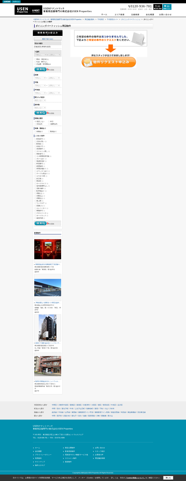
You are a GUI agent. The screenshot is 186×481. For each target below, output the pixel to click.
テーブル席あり (43, 173)
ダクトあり (41, 159)
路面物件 (68, 462)
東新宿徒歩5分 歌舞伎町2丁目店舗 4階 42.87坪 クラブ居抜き (55, 264)
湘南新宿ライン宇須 (86, 412)
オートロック (42, 216)
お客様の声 (99, 455)
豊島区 (72, 405)
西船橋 (103, 416)
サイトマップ (40, 462)
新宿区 (79, 405)
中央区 (113, 405)
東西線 (74, 412)
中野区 (54, 405)
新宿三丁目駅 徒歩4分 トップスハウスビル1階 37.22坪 (53, 343)
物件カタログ (40, 465)
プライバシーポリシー (43, 455)
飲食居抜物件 (70, 451)
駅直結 (39, 144)
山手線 (67, 412)
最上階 (39, 201)
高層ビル (40, 206)
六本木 (111, 409)
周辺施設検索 (100, 458)
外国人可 (40, 146)
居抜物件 (40, 149)
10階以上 (40, 196)
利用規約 (38, 458)
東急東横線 (132, 412)
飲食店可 (40, 139)
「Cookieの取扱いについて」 (135, 478)
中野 (54, 409)
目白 (59, 409)
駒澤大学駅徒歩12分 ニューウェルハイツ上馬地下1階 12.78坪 (55, 381)
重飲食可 (40, 154)
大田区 (93, 405)
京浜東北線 (141, 412)
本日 (51, 121)
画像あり (39, 131)
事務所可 (40, 211)
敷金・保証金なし (42, 59)
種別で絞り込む (47, 39)
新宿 (96, 409)
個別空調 (40, 218)
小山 (106, 409)
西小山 (110, 416)
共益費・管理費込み (43, 64)
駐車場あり (41, 191)
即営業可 (40, 164)
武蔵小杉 (66, 416)
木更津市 (86, 405)
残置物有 (40, 166)
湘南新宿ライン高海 (102, 412)
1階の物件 (41, 188)
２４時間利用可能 (43, 156)
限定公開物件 (70, 448)
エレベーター (42, 208)
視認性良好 (41, 161)
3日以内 (39, 124)
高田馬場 (91, 416)
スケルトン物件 (71, 458)
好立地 (39, 178)
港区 (99, 405)
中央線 (61, 412)
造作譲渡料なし (43, 186)
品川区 (120, 405)
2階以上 (40, 193)
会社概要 (38, 451)
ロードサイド (42, 183)
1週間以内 (53, 124)
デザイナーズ (42, 213)
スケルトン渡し (43, 151)
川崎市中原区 (63, 405)
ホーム (37, 448)
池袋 (84, 416)
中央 (72, 409)
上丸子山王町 (80, 409)
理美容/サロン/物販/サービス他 (76, 455)
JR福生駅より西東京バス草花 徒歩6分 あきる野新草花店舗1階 (55, 303)
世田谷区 (106, 405)
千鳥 (101, 409)
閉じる (168, 478)
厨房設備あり (42, 169)
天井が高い (41, 141)
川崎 (98, 416)
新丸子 (74, 416)
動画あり (53, 131)
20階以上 (40, 198)
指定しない (41, 121)
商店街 (39, 181)
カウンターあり (43, 171)
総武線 (54, 412)
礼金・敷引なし (42, 62)
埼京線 (123, 412)
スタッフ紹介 (100, 451)
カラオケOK (41, 176)
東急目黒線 (115, 412)
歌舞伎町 (90, 409)
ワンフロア (41, 203)
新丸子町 (65, 409)
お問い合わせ (100, 448)
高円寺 (59, 416)
